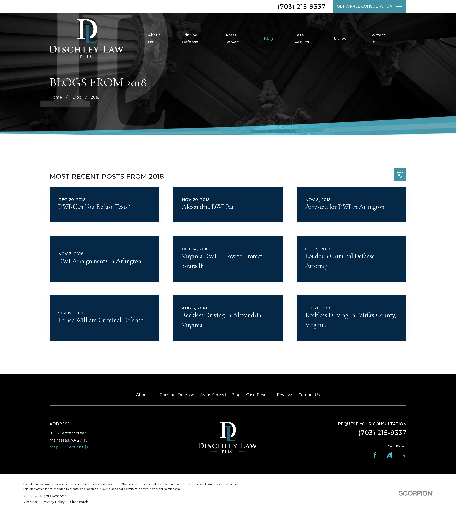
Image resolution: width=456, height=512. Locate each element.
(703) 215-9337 (302, 6)
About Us (145, 394)
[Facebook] (375, 455)
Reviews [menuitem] (340, 38)
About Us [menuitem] (154, 39)
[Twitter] (403, 455)
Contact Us (309, 394)
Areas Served (213, 394)
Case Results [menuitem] (301, 39)
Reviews (285, 394)
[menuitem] (30, 502)
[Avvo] (389, 455)
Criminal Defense (177, 394)
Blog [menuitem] (268, 38)
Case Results (258, 394)
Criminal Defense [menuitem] (190, 39)
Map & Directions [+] (70, 447)
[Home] (87, 38)
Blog (236, 394)
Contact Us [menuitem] (377, 39)
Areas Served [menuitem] (232, 39)
